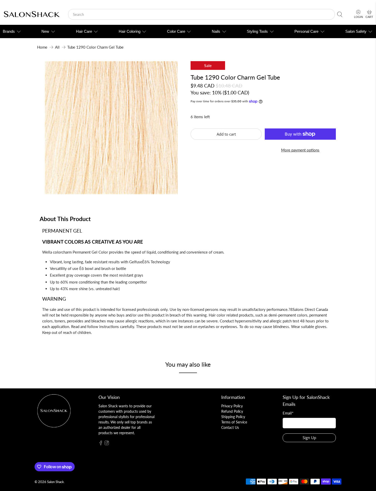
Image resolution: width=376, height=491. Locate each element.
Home (42, 47)
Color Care (176, 31)
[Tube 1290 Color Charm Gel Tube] (111, 127)
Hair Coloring (129, 31)
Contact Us (230, 427)
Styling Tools (257, 31)
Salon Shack (55, 482)
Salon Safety (356, 31)
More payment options (300, 150)
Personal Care (306, 31)
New (45, 31)
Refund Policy (232, 411)
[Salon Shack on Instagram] (106, 444)
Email (288, 413)
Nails (216, 31)
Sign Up (309, 437)
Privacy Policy (232, 406)
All (57, 47)
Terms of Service (234, 422)
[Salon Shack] (31, 14)
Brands (9, 31)
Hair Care (84, 31)
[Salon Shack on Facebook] (100, 444)
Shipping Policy (233, 416)
